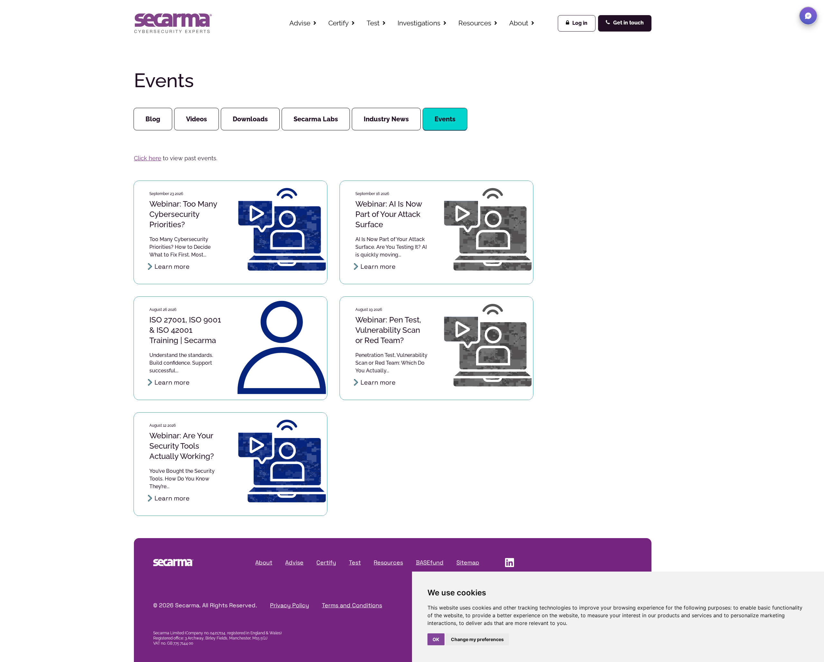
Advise (299, 23)
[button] (808, 15)
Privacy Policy (289, 605)
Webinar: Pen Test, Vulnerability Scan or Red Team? (388, 330)
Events (445, 119)
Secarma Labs (316, 119)
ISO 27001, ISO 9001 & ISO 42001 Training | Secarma (185, 330)
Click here (147, 158)
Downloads (250, 119)
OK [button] (436, 639)
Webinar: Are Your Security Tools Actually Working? (181, 446)
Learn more (172, 266)
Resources (474, 23)
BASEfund (430, 562)
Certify (338, 23)
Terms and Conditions (352, 605)
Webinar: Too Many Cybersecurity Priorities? (183, 214)
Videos (196, 119)
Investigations (419, 23)
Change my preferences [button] (477, 639)
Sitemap (467, 562)
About (518, 23)
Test (373, 23)
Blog (152, 119)
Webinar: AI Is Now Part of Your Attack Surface (388, 214)
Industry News (386, 119)
